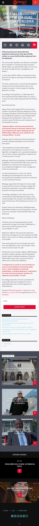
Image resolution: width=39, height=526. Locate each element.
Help (5, 346)
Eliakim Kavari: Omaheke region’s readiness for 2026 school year (19, 431)
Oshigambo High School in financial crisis (20, 465)
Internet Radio (23, 511)
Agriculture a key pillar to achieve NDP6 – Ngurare (17, 327)
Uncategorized (19, 11)
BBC (4, 382)
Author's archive (19, 307)
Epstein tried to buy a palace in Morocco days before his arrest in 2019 (19, 371)
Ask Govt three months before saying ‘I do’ (20, 489)
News (4, 390)
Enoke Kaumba (7, 442)
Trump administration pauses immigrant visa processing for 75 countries (19, 401)
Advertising (7, 344)
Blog (13, 511)
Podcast (6, 511)
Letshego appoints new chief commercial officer (16, 334)
